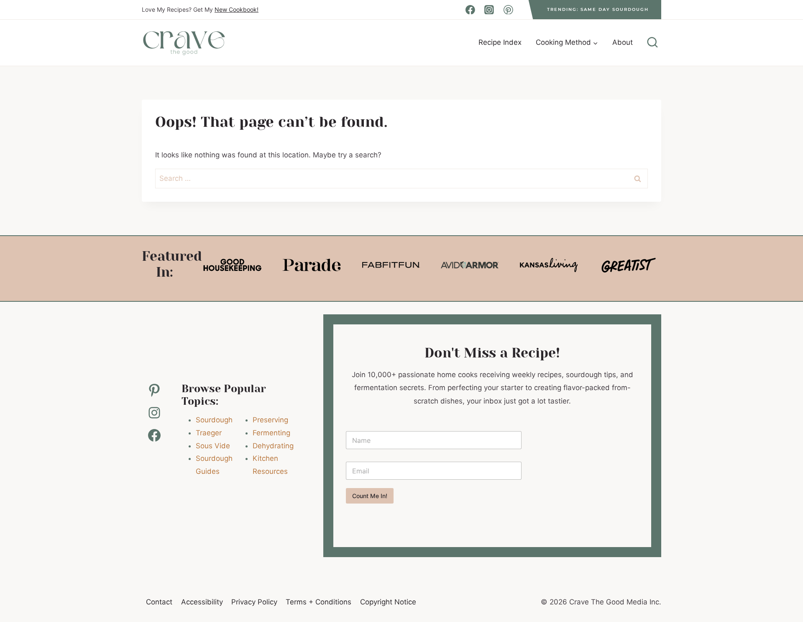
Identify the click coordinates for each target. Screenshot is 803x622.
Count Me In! (369, 495)
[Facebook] (470, 9)
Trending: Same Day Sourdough (598, 9)
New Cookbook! (236, 9)
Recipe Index (500, 42)
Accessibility (202, 602)
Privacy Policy (254, 602)
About (622, 42)
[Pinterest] (508, 9)
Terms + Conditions (318, 602)
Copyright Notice (388, 602)
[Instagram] (489, 9)
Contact (159, 602)
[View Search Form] (652, 42)
